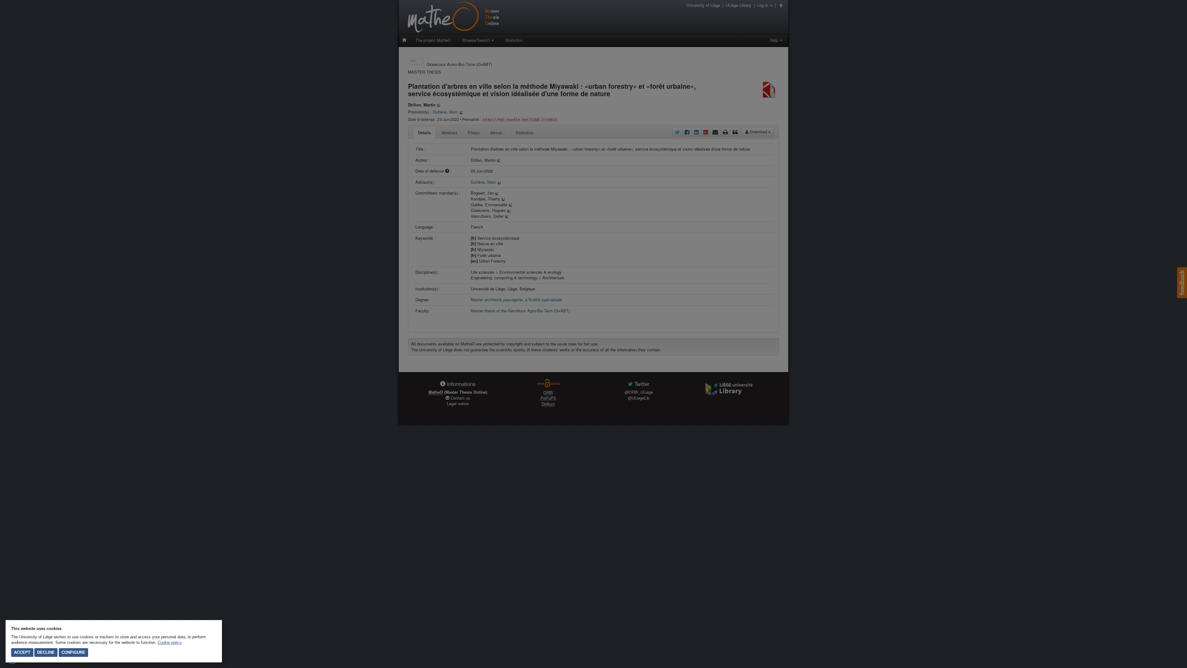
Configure (73, 652)
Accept (22, 652)
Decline (46, 652)
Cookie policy (169, 642)
